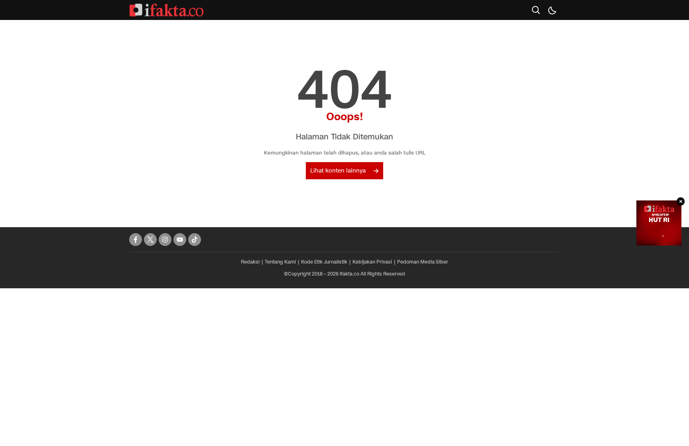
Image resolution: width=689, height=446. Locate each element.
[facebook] (135, 239)
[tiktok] (194, 239)
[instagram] (165, 239)
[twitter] (150, 239)
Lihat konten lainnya (338, 170)
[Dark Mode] (552, 10)
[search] (536, 10)
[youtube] (179, 239)
